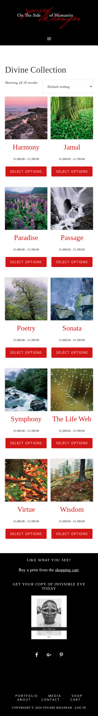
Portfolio (26, 695)
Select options (26, 171)
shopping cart (66, 569)
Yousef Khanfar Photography (49, 18)
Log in (80, 707)
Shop (77, 695)
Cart (75, 699)
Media (55, 695)
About (24, 699)
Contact (50, 699)
